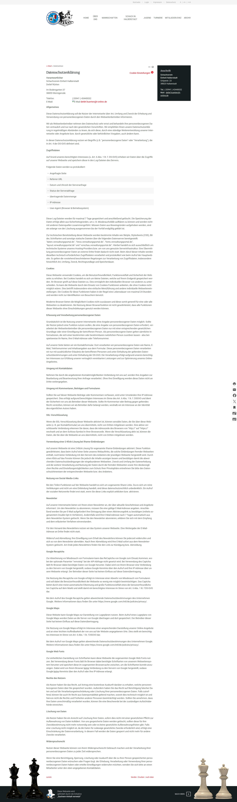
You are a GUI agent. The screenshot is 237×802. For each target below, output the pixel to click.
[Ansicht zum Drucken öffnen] (153, 67)
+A (184, 2)
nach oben (150, 777)
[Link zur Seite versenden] (149, 67)
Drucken (141, 777)
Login (147, 2)
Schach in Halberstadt (130, 17)
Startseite (136, 2)
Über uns (95, 17)
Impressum (157, 2)
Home (86, 18)
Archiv (187, 18)
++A (189, 2)
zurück (48, 777)
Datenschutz (171, 2)
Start (50, 66)
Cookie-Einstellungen (142, 72)
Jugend (147, 18)
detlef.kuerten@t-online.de (94, 101)
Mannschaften (109, 18)
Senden (134, 777)
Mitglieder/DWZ (173, 18)
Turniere (158, 18)
